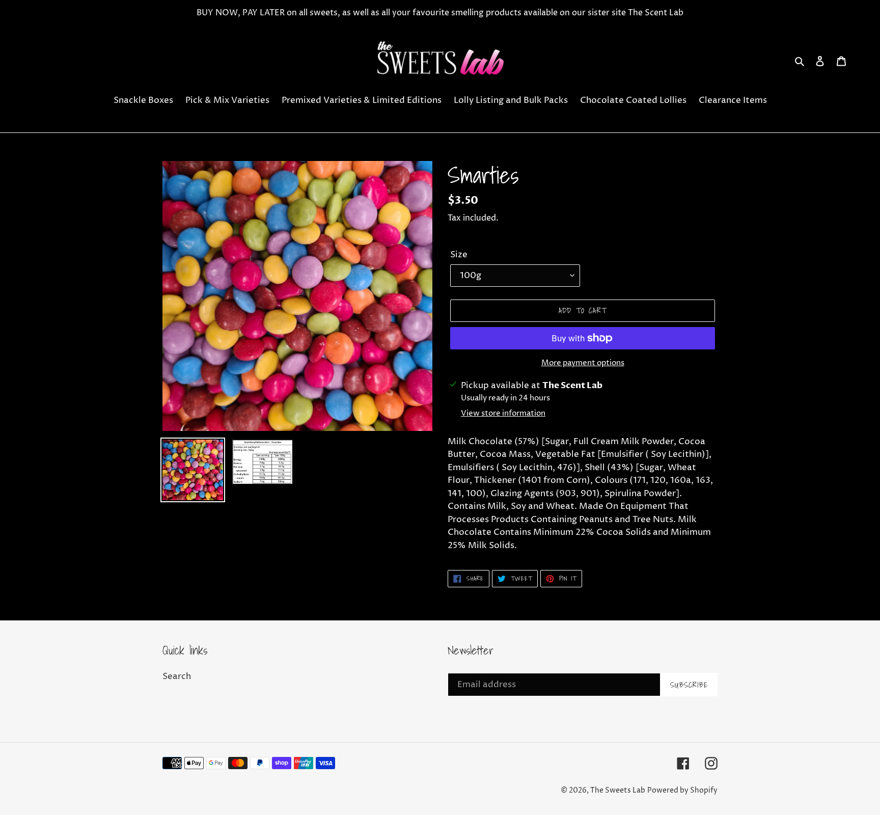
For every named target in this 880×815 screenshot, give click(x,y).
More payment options (582, 363)
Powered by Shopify (682, 790)
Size (459, 255)
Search (176, 676)
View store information (503, 413)
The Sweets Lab (617, 790)
